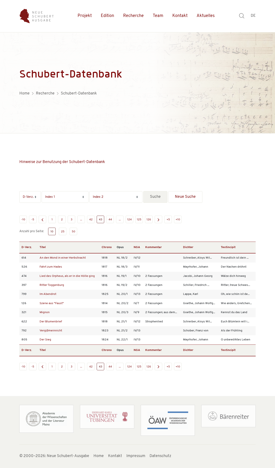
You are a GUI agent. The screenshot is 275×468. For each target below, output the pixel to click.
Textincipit (228, 247)
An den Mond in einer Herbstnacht (63, 257)
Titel (43, 247)
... (81, 219)
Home (98, 456)
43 (100, 219)
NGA (137, 247)
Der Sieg (45, 339)
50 (73, 231)
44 (110, 219)
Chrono (107, 247)
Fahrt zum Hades (51, 266)
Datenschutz (160, 456)
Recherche (133, 16)
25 (62, 231)
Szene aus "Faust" (52, 303)
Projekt (85, 16)
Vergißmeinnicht (51, 330)
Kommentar (153, 247)
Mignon (45, 312)
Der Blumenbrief (51, 321)
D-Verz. (26, 247)
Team (158, 16)
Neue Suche (185, 197)
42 (91, 219)
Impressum (135, 456)
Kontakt (180, 16)
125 (139, 219)
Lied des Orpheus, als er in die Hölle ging (67, 276)
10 (51, 231)
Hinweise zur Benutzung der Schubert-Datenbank (62, 162)
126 (149, 219)
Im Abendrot (48, 294)
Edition (107, 16)
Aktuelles (206, 16)
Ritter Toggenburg (52, 285)
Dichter (188, 247)
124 (129, 219)
